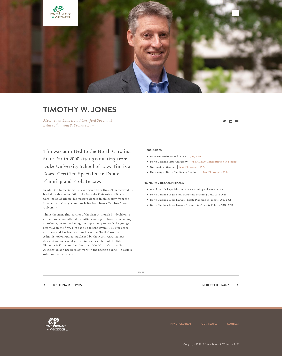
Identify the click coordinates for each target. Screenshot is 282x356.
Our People (209, 324)
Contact (233, 324)
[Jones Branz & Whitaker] (60, 13)
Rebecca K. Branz (215, 285)
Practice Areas (181, 324)
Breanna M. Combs (67, 285)
